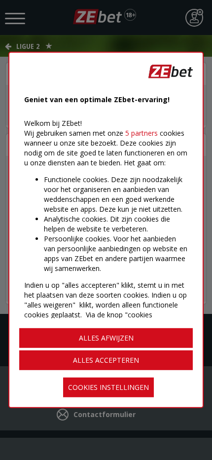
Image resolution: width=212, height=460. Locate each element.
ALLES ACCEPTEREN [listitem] (106, 360)
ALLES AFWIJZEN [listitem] (106, 338)
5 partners (141, 133)
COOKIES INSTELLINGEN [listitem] (108, 387)
